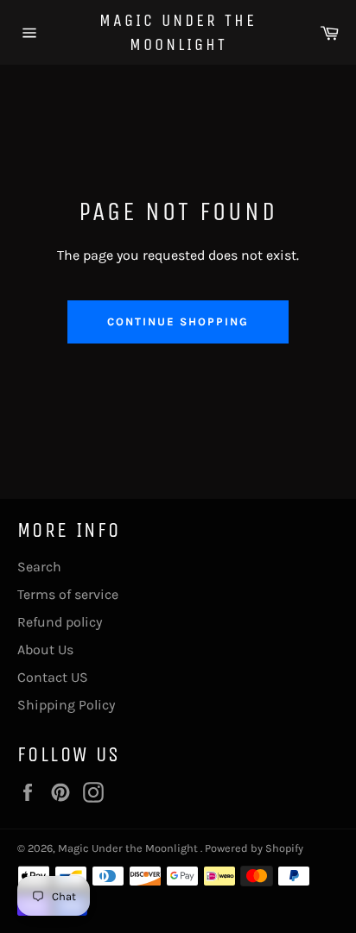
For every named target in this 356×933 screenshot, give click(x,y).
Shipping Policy (66, 705)
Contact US (52, 677)
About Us (45, 649)
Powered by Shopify (254, 848)
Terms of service (67, 594)
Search (39, 566)
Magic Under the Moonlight (178, 32)
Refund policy (59, 622)
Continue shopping (177, 321)
